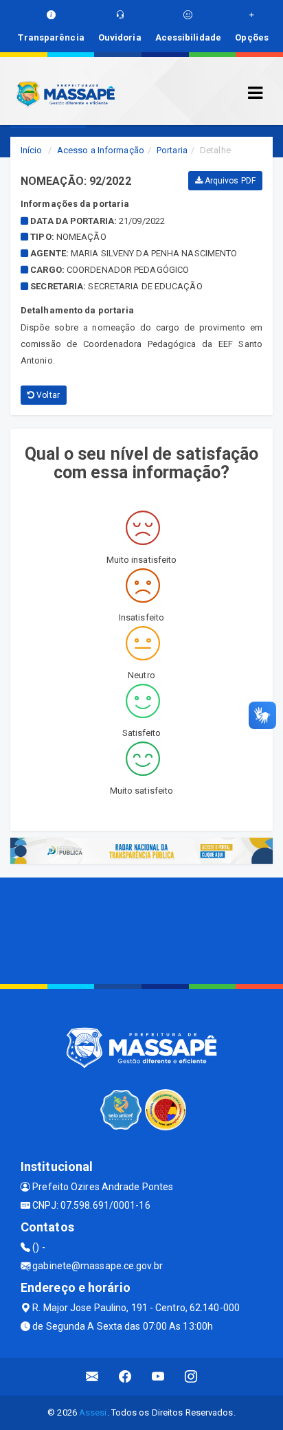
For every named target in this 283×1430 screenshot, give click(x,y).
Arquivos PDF (229, 181)
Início (32, 150)
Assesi (93, 1412)
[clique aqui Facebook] (125, 1377)
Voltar (47, 395)
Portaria (172, 150)
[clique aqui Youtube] (158, 1377)
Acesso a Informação (100, 150)
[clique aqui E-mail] (92, 1377)
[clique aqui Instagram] (191, 1377)
